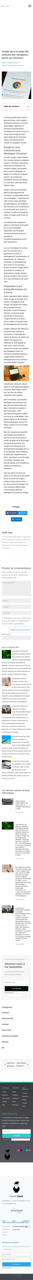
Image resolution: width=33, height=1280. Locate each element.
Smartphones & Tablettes (10, 1036)
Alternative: (6, 634)
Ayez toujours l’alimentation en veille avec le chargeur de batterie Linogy (22, 804)
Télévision (5, 1042)
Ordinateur (5, 1024)
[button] (29, 5)
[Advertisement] (16, 28)
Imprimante (5, 1012)
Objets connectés (7, 1018)
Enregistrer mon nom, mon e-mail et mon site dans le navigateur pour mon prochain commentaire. (16, 621)
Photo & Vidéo (6, 1030)
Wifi (3, 1047)
